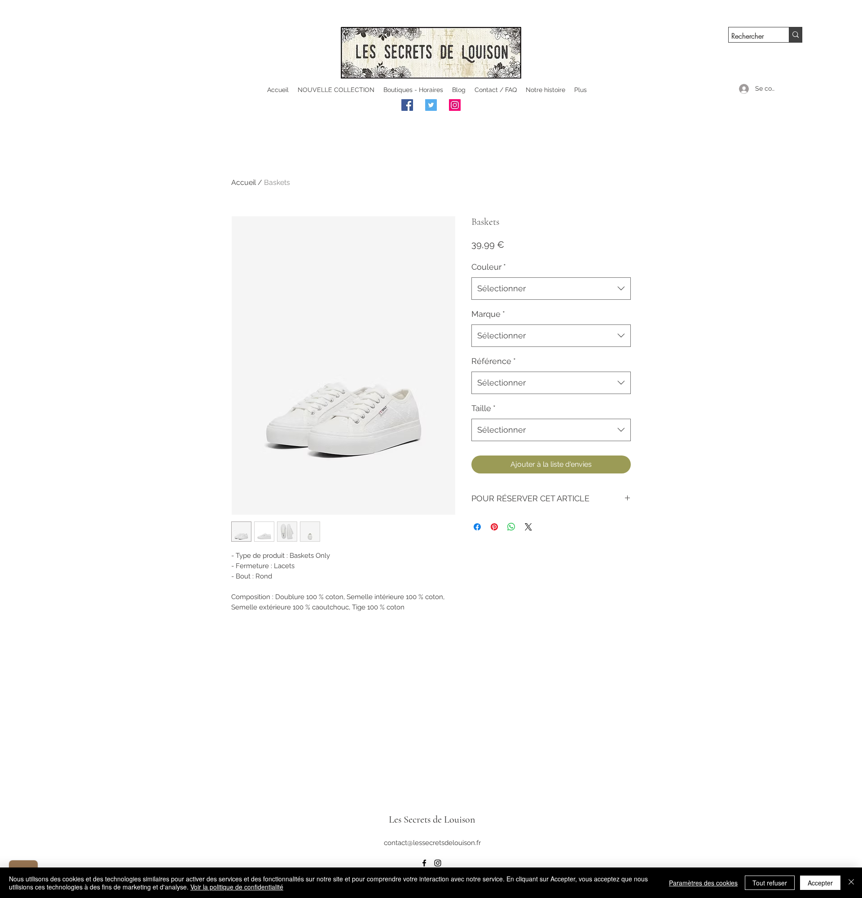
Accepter (820, 882)
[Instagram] (455, 105)
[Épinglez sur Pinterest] (494, 526)
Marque (488, 314)
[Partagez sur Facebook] (477, 526)
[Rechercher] (795, 34)
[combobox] (551, 288)
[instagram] (437, 863)
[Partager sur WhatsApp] (511, 526)
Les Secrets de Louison (432, 819)
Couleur (488, 267)
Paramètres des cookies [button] (703, 882)
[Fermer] (851, 883)
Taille (483, 408)
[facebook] (424, 863)
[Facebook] (407, 105)
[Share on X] (528, 526)
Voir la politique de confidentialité (236, 886)
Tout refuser (769, 882)
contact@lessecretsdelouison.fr (432, 843)
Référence (493, 361)
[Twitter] (431, 105)
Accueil (243, 182)
